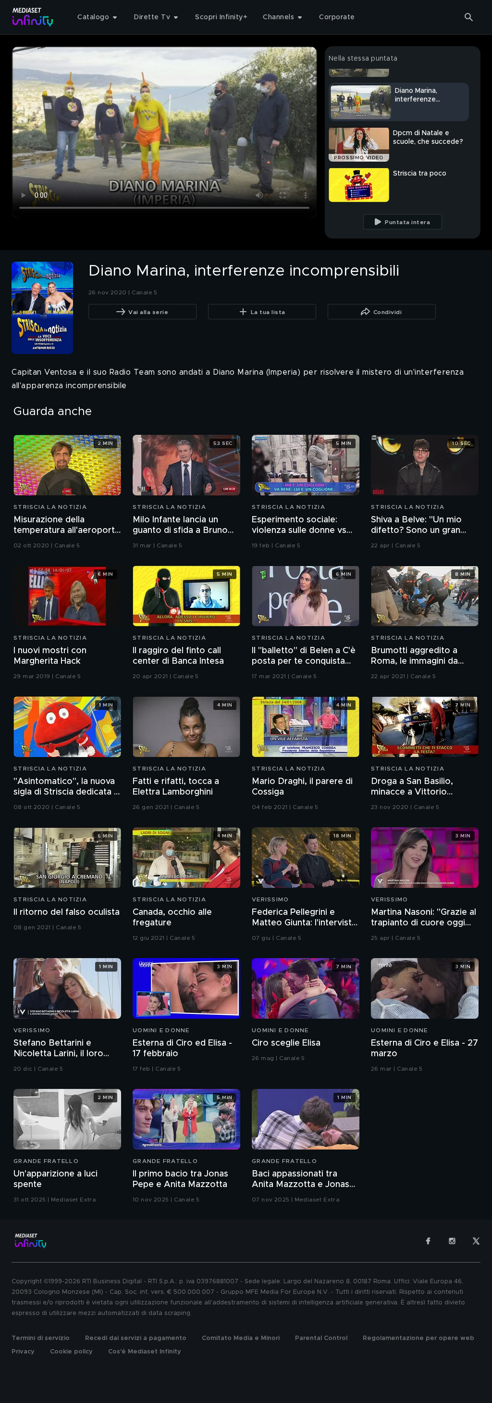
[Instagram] (452, 1241)
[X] (476, 1241)
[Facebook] (428, 1241)
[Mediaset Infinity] (33, 17)
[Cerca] (469, 17)
